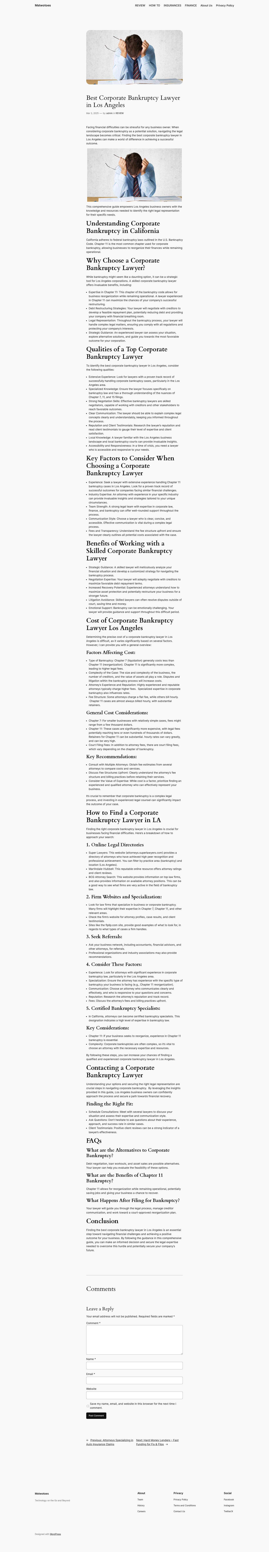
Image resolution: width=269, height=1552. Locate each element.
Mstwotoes (43, 5)
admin (109, 113)
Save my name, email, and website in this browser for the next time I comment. (133, 1405)
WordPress (55, 1534)
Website (91, 1388)
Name (91, 1359)
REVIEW (120, 113)
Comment (93, 1323)
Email (90, 1374)
